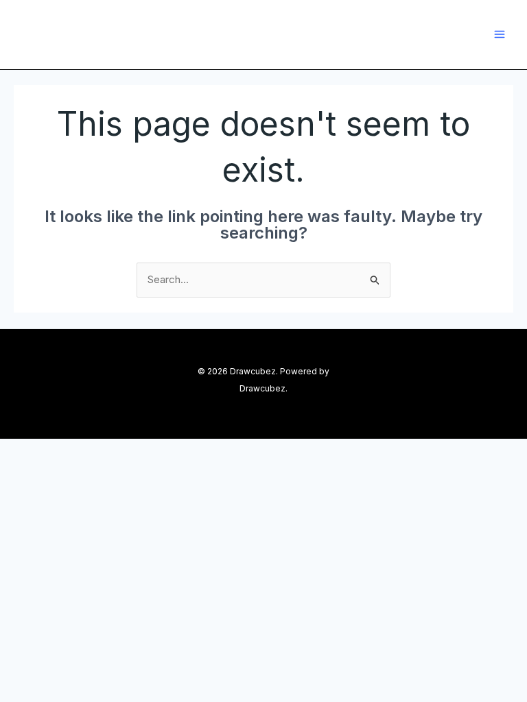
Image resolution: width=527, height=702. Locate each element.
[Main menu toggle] (500, 35)
